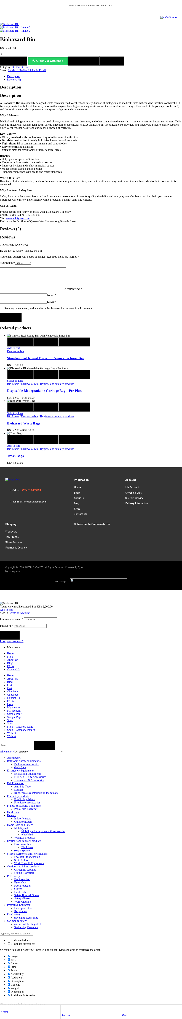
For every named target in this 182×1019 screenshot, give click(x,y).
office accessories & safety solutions (27, 853)
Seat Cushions (22, 860)
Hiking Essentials (24, 872)
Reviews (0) (14, 79)
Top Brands (12, 537)
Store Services (13, 542)
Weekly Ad (11, 532)
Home (77, 487)
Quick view (20, 341)
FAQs (77, 509)
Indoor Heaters (22, 818)
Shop (77, 493)
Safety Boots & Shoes (26, 895)
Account (66, 1015)
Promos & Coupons (16, 548)
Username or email (11, 619)
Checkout (12, 691)
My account (132, 487)
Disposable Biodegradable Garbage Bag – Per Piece (44, 390)
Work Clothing (22, 901)
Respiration (20, 911)
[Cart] (124, 1008)
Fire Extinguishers (24, 799)
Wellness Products (24, 837)
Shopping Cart (133, 493)
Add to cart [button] (13, 347)
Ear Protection (22, 879)
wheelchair (27, 834)
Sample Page (14, 713)
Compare (112, 60)
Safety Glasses (22, 898)
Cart (124, 1015)
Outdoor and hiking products (23, 866)
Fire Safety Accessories (27, 802)
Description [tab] (10, 87)
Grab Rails (20, 767)
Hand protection (23, 908)
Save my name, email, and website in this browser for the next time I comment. (48, 308)
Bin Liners (13, 383)
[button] (48, 60)
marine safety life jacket (27, 924)
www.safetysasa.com (18, 218)
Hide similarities (20, 940)
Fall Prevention (15, 783)
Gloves (18, 888)
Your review (74, 288)
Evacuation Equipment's (27, 773)
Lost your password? (11, 641)
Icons (10, 704)
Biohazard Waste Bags (23, 423)
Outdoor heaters (23, 821)
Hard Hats (13, 812)
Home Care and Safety (20, 824)
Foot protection (22, 885)
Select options (15, 380)
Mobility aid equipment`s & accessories (43, 831)
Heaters (11, 815)
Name (51, 295)
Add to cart (13, 60)
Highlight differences (23, 943)
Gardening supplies (25, 869)
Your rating (7, 262)
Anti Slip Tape (22, 786)
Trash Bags (15, 456)
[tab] (94, 76)
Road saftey (13, 914)
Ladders (18, 789)
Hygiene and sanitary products (57, 383)
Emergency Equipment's (20, 770)
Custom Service (134, 498)
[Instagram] (161, 568)
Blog (76, 503)
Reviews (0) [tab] (10, 229)
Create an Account (19, 612)
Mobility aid (21, 828)
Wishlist (11, 733)
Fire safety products (18, 796)
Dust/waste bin (20, 67)
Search (44, 745)
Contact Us (80, 514)
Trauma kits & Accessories (29, 780)
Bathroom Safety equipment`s (24, 760)
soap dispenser (22, 850)
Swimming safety (17, 920)
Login (10, 635)
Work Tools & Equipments (29, 863)
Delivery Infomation (136, 503)
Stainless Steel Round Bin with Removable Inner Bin (45, 358)
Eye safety (20, 882)
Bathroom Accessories (26, 764)
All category (14, 757)
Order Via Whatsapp (49, 60)
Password (6, 625)
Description (13, 76)
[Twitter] (172, 568)
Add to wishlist (84, 60)
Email (51, 301)
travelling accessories (26, 917)
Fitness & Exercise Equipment (24, 805)
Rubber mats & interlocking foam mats (36, 792)
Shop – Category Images (21, 729)
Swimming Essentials (26, 927)
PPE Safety (13, 876)
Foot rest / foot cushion (27, 856)
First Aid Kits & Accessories (30, 776)
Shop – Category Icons (20, 726)
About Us (79, 498)
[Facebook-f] (151, 568)
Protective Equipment (19, 904)
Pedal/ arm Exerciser (25, 808)
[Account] (63, 1008)
